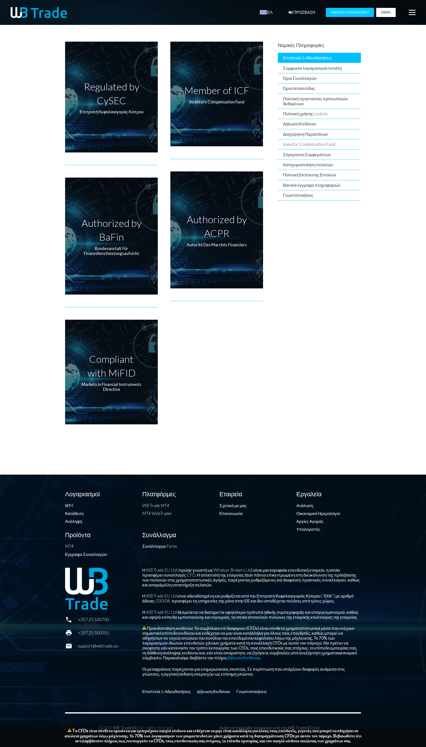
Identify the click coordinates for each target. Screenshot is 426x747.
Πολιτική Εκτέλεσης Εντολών (309, 174)
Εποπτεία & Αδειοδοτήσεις (307, 57)
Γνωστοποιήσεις (298, 195)
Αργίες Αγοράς (309, 521)
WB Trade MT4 (155, 505)
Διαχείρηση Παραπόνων (305, 134)
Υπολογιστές (308, 529)
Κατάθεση (74, 513)
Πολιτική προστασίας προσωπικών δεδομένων (315, 101)
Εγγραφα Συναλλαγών (86, 554)
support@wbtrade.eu (98, 645)
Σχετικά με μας (233, 505)
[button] (412, 12)
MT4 (69, 546)
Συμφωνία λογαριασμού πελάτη (312, 68)
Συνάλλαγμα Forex (159, 546)
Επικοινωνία (231, 513)
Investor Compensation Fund (309, 144)
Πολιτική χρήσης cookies (305, 113)
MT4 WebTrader (157, 513)
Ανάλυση (304, 505)
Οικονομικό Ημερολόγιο (318, 513)
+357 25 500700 (93, 619)
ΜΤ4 (69, 505)
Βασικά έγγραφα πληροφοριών (311, 185)
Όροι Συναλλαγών (300, 78)
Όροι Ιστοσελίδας (299, 88)
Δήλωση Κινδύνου (299, 123)
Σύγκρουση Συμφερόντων (307, 154)
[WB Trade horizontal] (39, 12)
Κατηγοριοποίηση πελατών (308, 164)
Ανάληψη (73, 521)
